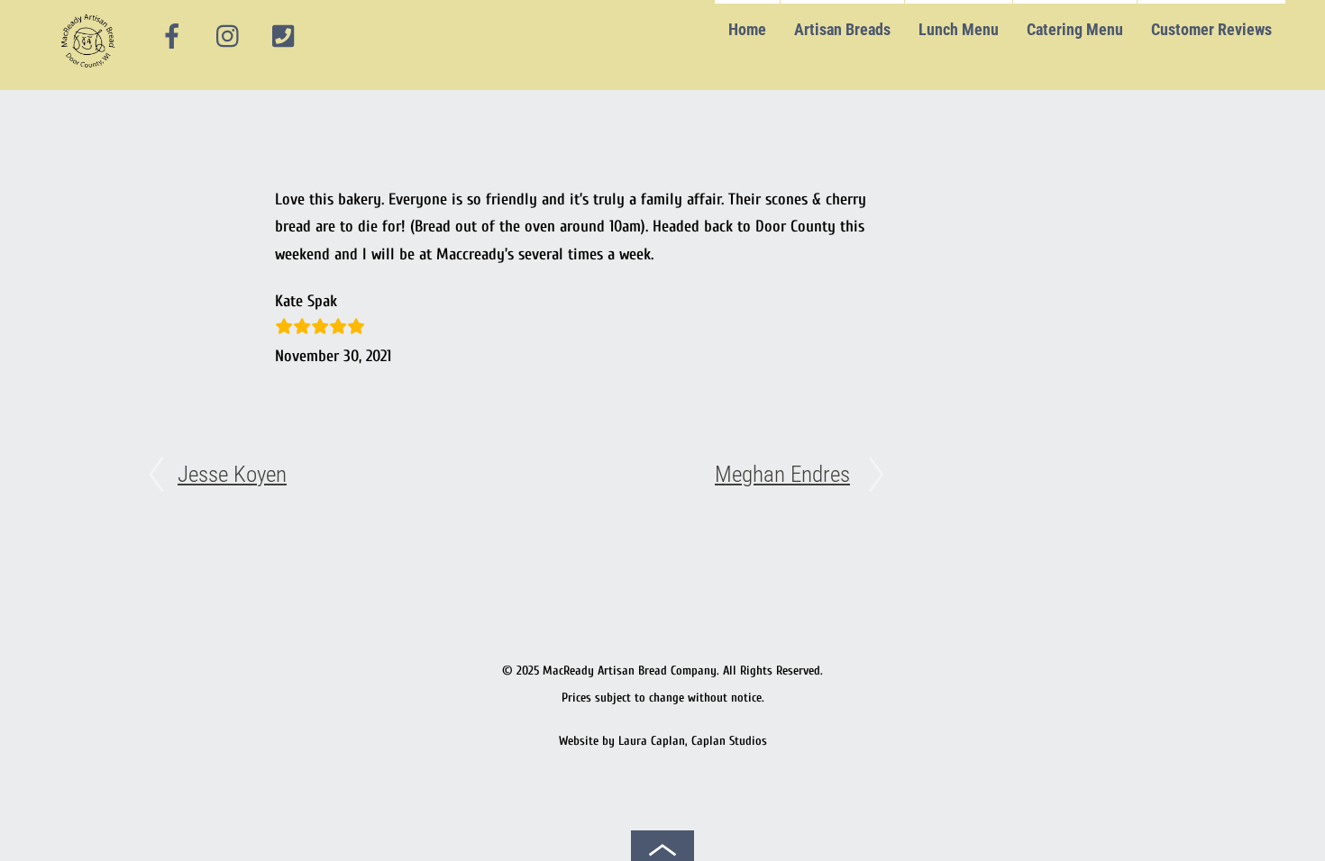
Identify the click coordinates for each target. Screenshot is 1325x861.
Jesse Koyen (232, 474)
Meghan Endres (782, 474)
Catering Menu (1075, 29)
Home (747, 29)
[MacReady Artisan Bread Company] (91, 71)
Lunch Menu (958, 29)
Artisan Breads (842, 29)
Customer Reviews (1211, 29)
